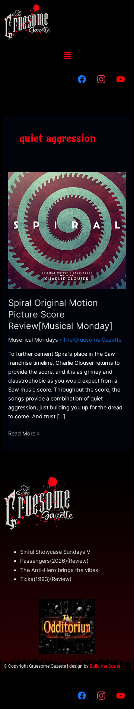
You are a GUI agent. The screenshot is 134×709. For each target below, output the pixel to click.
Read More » (24, 433)
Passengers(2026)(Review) (54, 561)
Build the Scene (105, 666)
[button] (67, 55)
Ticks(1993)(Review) (45, 579)
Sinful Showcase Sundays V (55, 552)
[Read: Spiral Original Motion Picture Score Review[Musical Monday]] (66, 230)
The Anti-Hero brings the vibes (59, 570)
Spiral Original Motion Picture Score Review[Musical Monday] (60, 314)
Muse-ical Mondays (33, 339)
